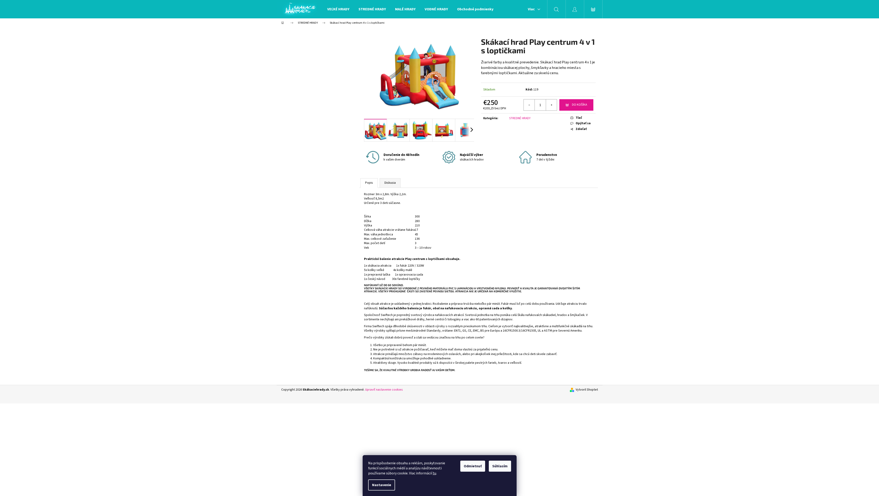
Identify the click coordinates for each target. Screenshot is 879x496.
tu (434, 473)
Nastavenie (381, 485)
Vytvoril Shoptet (587, 390)
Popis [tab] (369, 182)
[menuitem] (338, 9)
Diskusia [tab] (390, 182)
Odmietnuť (473, 466)
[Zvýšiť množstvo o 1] (551, 104)
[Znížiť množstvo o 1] (529, 104)
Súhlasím (500, 466)
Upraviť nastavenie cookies (384, 389)
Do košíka (579, 104)
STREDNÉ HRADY (520, 118)
